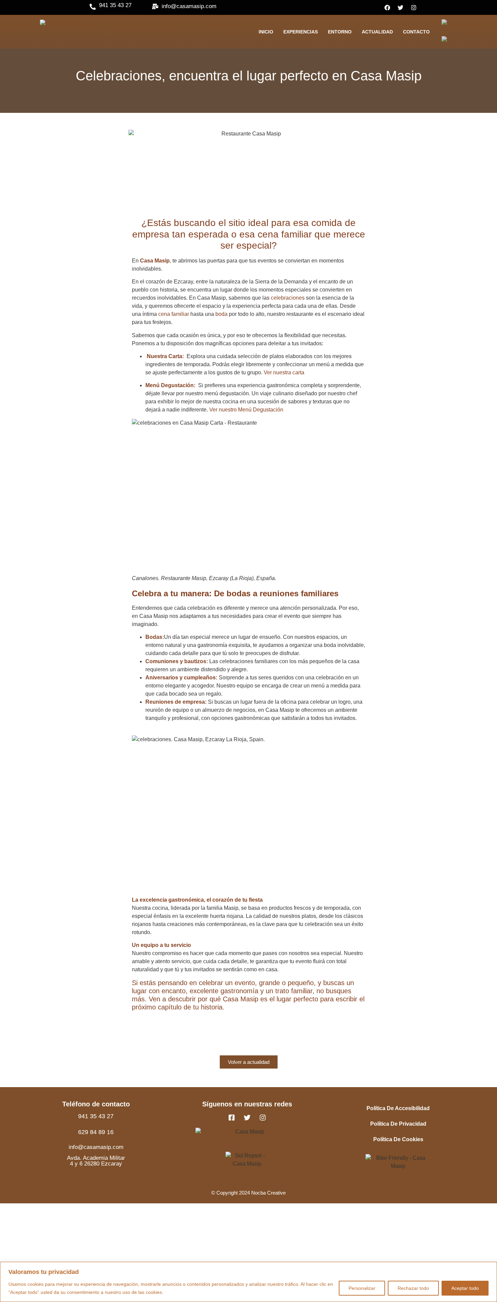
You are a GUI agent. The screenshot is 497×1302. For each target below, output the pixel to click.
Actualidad (377, 31)
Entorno (340, 31)
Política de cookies (398, 1139)
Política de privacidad (398, 1124)
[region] (248, 1282)
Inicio (266, 31)
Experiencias (300, 31)
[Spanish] (446, 40)
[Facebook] (387, 7)
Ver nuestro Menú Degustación (246, 409)
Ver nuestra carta (284, 372)
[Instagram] (413, 7)
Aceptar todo (465, 1288)
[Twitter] (400, 7)
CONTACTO (416, 31)
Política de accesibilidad (398, 1108)
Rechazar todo (413, 1288)
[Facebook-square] (231, 1117)
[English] (446, 23)
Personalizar (362, 1288)
